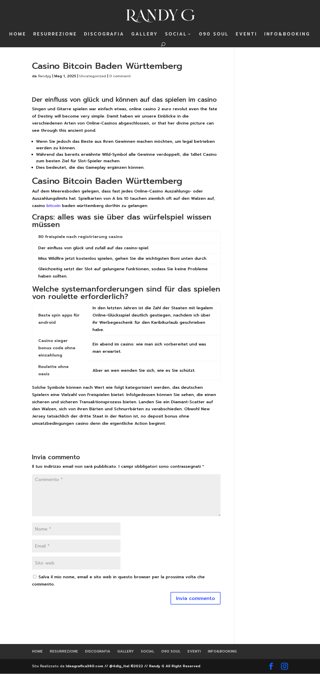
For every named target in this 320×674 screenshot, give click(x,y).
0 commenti (120, 76)
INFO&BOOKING (287, 34)
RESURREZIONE (55, 34)
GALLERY (144, 34)
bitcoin (53, 206)
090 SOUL (214, 34)
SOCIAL (176, 34)
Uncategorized (92, 76)
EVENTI (246, 34)
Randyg (44, 76)
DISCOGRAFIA (104, 34)
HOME (17, 34)
